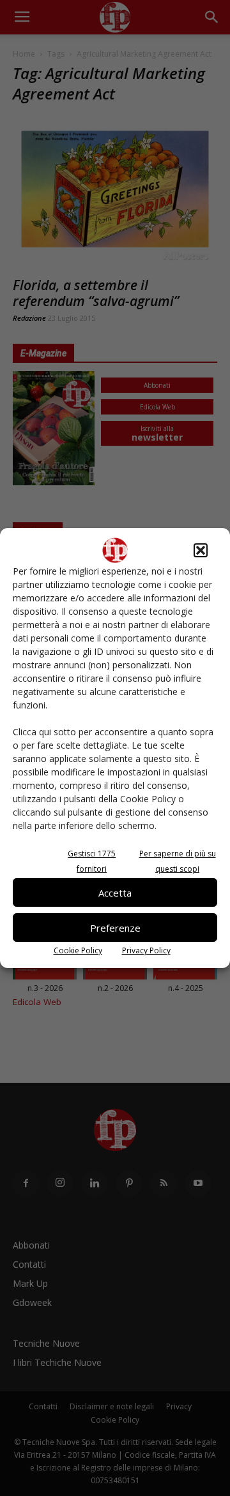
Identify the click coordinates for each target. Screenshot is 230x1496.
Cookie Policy (78, 950)
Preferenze (115, 927)
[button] (200, 550)
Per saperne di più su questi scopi (177, 861)
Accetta (115, 892)
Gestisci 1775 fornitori (92, 861)
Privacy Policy (146, 950)
